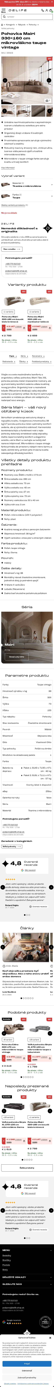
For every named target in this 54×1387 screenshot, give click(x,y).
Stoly (5, 1269)
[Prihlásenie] (47, 10)
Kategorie (10, 25)
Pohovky (33, 25)
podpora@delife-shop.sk (16, 271)
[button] (50, 1338)
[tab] (24, 915)
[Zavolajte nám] (43, 10)
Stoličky (7, 1260)
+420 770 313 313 (12, 264)
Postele (6, 1265)
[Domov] (17, 10)
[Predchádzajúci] (5, 80)
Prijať (27, 1364)
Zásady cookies (10, 1383)
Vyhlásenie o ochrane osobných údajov (33, 1383)
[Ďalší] (49, 80)
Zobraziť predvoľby (27, 1378)
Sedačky (7, 1255)
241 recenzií (30, 870)
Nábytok (22, 25)
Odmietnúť (27, 1371)
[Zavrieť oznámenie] (52, 2)
